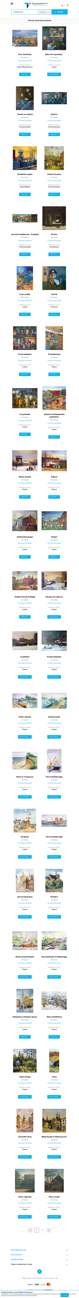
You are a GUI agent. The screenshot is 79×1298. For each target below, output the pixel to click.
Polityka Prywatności (38, 1278)
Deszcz (54, 114)
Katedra (54, 897)
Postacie (54, 307)
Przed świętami (54, 657)
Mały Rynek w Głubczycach (54, 1137)
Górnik (54, 294)
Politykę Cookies (23, 1294)
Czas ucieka (24, 294)
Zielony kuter (54, 717)
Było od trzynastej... (54, 54)
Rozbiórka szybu (24, 174)
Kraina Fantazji (24, 127)
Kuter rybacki (25, 717)
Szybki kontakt (17, 1259)
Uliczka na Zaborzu (54, 597)
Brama (54, 234)
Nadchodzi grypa (25, 537)
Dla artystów (16, 1255)
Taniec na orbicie (25, 114)
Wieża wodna (25, 477)
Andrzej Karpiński (25, 61)
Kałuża (54, 477)
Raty (56, 1278)
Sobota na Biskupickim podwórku (54, 415)
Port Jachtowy (24, 54)
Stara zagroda (24, 1197)
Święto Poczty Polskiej (25, 597)
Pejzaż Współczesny (25, 67)
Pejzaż (54, 367)
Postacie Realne (54, 127)
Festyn (54, 537)
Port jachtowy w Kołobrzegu (54, 957)
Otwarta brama (54, 174)
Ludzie (54, 67)
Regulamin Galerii (26, 1278)
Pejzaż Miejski (25, 187)
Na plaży (25, 837)
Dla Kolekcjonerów (18, 1250)
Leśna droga (25, 1077)
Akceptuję (65, 1295)
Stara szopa (54, 1197)
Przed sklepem (25, 354)
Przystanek (25, 414)
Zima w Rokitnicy (54, 1017)
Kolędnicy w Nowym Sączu (25, 1017)
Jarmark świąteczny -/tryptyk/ (25, 234)
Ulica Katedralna (25, 897)
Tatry (54, 1077)
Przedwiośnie (54, 354)
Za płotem (24, 657)
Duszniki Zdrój (24, 1137)
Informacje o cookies (49, 1278)
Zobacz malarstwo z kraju (21, 1264)
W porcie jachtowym (24, 957)
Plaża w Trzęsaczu (24, 777)
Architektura (54, 247)
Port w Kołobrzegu (54, 777)
